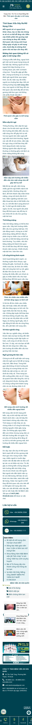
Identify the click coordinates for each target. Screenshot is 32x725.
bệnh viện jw (14, 591)
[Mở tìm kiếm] (28, 6)
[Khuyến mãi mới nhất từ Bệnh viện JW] (3, 712)
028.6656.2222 (7, 682)
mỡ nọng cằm (23, 85)
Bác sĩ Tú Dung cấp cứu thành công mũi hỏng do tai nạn (17, 566)
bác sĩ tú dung (14, 588)
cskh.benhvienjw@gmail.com (15, 685)
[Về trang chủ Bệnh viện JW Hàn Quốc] (15, 6)
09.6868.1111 (10, 680)
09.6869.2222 (20, 680)
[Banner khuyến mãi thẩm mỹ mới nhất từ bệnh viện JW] (16, 647)
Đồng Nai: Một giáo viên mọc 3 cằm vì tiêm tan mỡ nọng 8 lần (17, 548)
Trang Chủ (7, 14)
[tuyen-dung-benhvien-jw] (16, 659)
